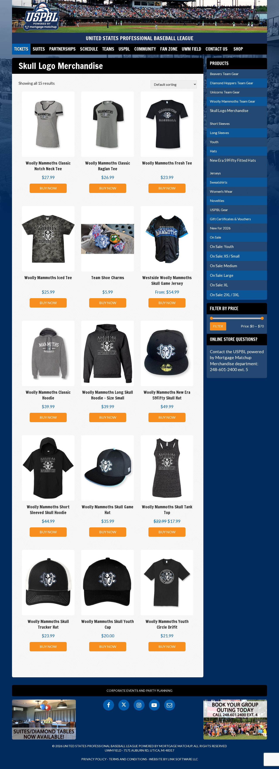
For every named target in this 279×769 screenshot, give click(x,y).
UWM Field (191, 49)
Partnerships (62, 49)
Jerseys (215, 173)
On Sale (215, 237)
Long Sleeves (219, 133)
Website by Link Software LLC (173, 759)
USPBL (124, 49)
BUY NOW (48, 188)
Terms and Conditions (128, 759)
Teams (108, 49)
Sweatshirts (218, 182)
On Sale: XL (219, 285)
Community (145, 49)
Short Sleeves (220, 124)
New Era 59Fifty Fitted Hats (233, 160)
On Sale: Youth (222, 246)
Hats (213, 151)
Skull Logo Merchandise (229, 110)
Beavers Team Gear (224, 74)
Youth (214, 142)
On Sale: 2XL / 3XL (224, 294)
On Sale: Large (221, 275)
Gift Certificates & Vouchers (230, 219)
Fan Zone (168, 49)
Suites (39, 49)
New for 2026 (220, 228)
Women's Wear (221, 191)
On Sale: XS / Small (225, 256)
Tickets (21, 49)
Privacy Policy (94, 759)
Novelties (217, 201)
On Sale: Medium (223, 265)
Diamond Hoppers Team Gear (231, 83)
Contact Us (217, 49)
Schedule (89, 49)
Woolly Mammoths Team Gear (232, 101)
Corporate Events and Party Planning (139, 690)
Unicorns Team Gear (225, 92)
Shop (238, 49)
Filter (218, 326)
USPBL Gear (219, 210)
